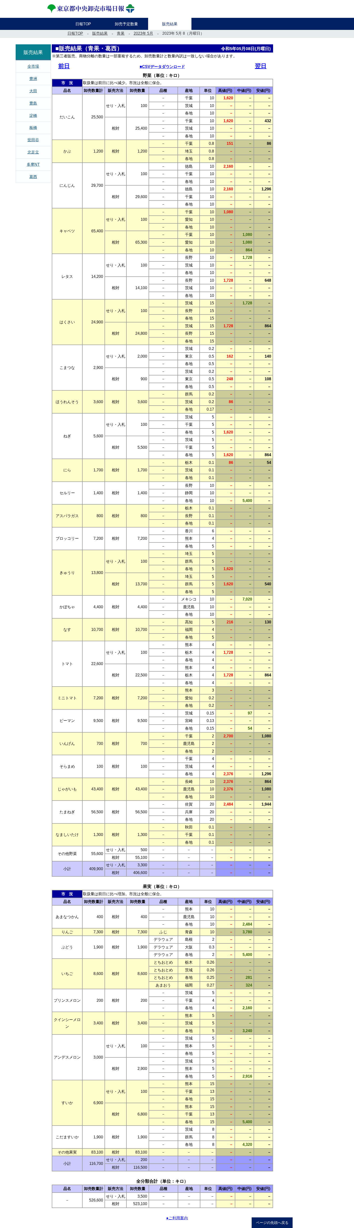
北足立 (33, 152)
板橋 (33, 128)
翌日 (261, 66)
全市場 (33, 66)
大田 (33, 91)
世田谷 (33, 140)
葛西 (33, 177)
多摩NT (33, 164)
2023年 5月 (143, 33)
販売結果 (100, 33)
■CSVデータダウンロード (162, 67)
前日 (64, 66)
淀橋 (33, 115)
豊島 (33, 103)
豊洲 (33, 79)
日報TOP (75, 33)
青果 (121, 33)
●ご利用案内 (177, 1218)
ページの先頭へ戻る (272, 1223)
